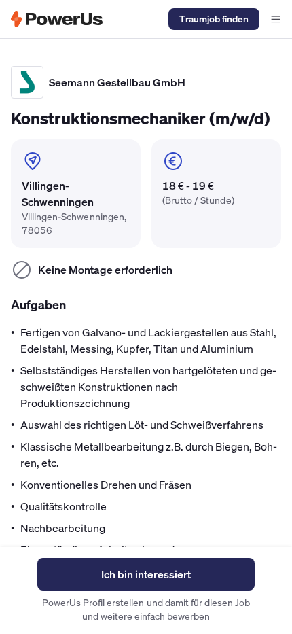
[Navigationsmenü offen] (276, 19)
